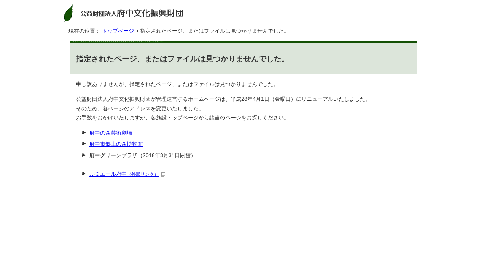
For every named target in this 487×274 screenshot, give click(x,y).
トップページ (118, 31)
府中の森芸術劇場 (110, 133)
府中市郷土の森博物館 (116, 144)
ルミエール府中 (124, 174)
